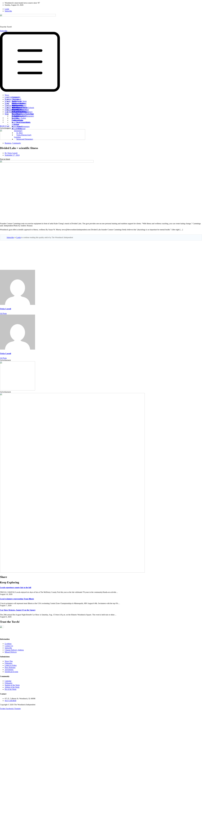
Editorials (15, 110)
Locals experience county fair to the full (15, 587)
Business (8, 143)
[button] (101, 62)
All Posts (3, 313)
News (7, 95)
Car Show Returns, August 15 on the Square (17, 610)
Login (18, 237)
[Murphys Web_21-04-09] (17, 390)
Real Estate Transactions (21, 122)
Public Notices (17, 127)
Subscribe (10, 237)
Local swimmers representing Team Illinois (17, 599)
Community (16, 97)
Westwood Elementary (24, 139)
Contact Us (16, 116)
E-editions (15, 118)
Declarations (16, 114)
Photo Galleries (17, 120)
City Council (16, 99)
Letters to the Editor (19, 112)
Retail (14, 101)
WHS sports (16, 105)
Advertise (15, 124)
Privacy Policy (17, 129)
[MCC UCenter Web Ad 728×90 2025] (42, 139)
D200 (14, 103)
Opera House (17, 108)
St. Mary (19, 133)
